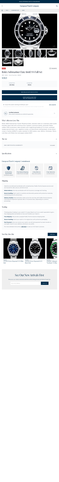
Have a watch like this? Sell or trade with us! (29, 98)
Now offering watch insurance (29, 1)
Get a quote (52, 104)
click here (23, 226)
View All (52, 234)
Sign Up (45, 283)
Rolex (7, 10)
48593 (23, 10)
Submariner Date (15, 10)
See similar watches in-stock (29, 92)
